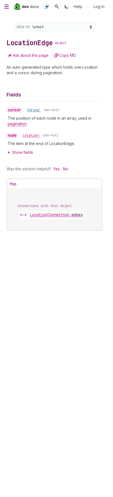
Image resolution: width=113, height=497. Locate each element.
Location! (31, 135)
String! (34, 110)
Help (78, 6)
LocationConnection (56, 214)
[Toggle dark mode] (66, 6)
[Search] (57, 6)
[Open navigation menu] (6, 6)
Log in (99, 6)
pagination (17, 123)
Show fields (22, 152)
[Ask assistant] (47, 6)
